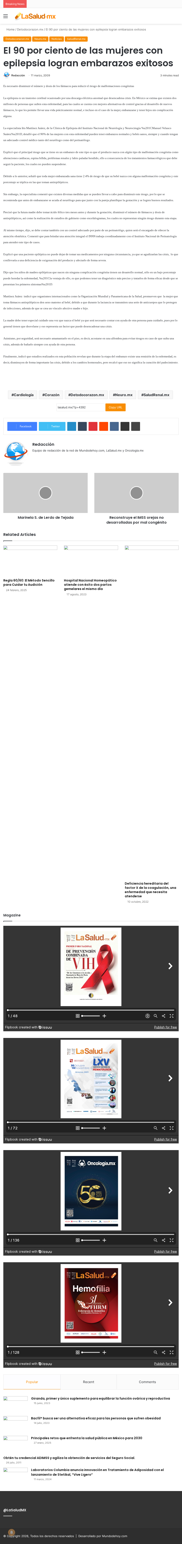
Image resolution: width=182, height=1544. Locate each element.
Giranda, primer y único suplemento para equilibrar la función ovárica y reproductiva (100, 1398)
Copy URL (115, 407)
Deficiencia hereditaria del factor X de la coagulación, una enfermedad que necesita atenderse (150, 889)
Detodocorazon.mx (30, 29)
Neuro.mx (40, 39)
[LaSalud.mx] (35, 16)
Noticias (56, 39)
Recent (88, 1382)
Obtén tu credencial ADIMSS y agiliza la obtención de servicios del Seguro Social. (69, 1458)
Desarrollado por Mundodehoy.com (102, 1536)
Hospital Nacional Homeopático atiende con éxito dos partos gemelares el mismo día (90, 584)
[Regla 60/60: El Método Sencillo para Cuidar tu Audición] (30, 560)
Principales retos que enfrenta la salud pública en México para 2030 (86, 1438)
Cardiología (24, 395)
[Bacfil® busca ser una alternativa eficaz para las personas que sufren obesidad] (15, 1424)
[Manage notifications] (11, 1532)
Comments (147, 1382)
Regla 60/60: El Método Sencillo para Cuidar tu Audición (29, 582)
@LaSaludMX (14, 1510)
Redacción (18, 75)
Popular (32, 1382)
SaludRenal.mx (76, 39)
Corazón (52, 395)
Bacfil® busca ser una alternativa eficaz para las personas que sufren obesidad (96, 1418)
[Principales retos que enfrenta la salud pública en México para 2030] (15, 1444)
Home (10, 29)
